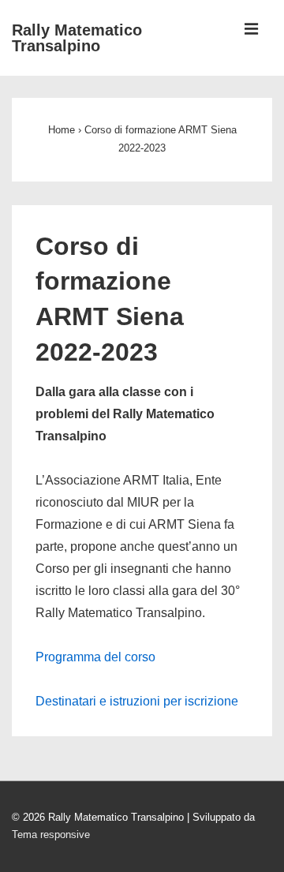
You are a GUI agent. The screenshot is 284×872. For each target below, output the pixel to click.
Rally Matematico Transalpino (77, 37)
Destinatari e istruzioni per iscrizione (137, 701)
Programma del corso (95, 657)
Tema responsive (51, 834)
